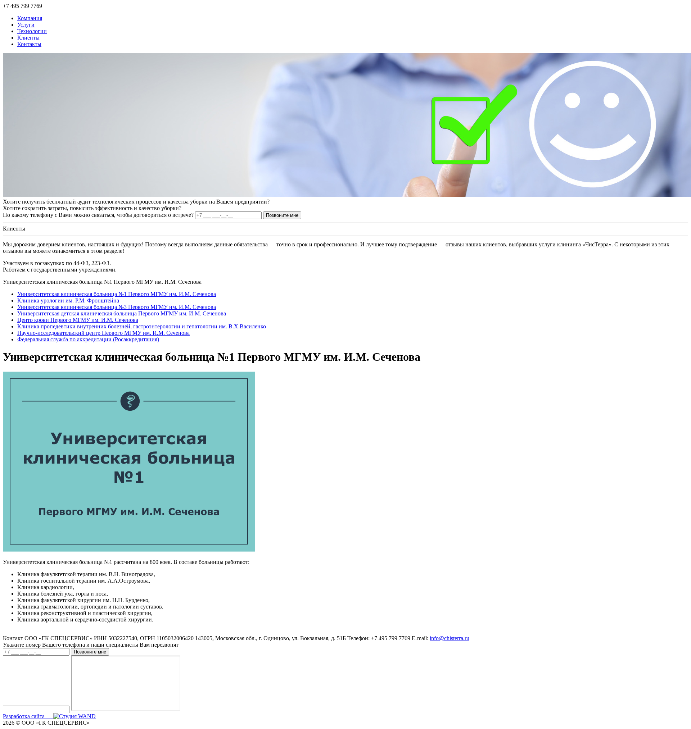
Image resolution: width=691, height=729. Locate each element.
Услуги (26, 25)
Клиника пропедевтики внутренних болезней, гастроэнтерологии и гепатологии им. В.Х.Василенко (141, 326)
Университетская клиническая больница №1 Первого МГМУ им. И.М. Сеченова (116, 294)
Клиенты (28, 38)
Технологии (32, 31)
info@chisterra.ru (449, 638)
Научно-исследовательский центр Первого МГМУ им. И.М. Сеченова (103, 333)
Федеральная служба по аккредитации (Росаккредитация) (88, 339)
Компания (29, 18)
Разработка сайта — (28, 716)
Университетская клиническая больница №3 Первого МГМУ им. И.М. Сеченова (116, 307)
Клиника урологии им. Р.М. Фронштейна (68, 300)
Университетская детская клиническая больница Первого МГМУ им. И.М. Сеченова (121, 313)
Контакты (29, 44)
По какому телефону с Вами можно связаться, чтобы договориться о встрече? (99, 215)
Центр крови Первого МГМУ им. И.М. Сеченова (77, 320)
